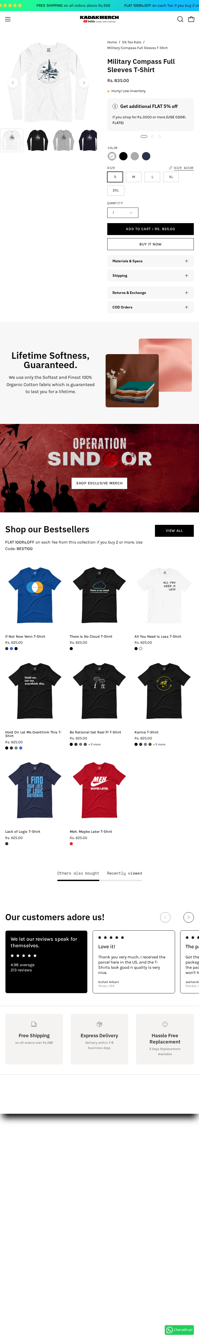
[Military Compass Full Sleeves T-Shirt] (11, 140)
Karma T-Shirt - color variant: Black (136, 744)
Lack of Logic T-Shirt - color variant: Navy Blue (6, 843)
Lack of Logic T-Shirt (22, 832)
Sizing (11, 1155)
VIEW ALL (174, 530)
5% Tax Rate (131, 42)
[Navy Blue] (146, 156)
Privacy (12, 1180)
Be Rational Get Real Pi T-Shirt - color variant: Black (71, 744)
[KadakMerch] (99, 19)
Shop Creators (118, 1146)
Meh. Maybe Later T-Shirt (91, 832)
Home (112, 42)
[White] (112, 156)
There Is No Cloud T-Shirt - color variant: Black (71, 648)
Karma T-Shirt (146, 732)
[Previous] (13, 83)
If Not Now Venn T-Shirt (25, 636)
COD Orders (122, 307)
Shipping (119, 275)
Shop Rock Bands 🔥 (124, 1163)
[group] (99, 961)
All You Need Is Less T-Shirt (157, 636)
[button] (179, 19)
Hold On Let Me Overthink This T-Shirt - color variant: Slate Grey (16, 748)
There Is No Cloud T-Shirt (91, 636)
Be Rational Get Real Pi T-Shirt (95, 732)
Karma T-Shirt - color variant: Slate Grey (145, 744)
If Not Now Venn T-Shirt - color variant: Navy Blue (6, 648)
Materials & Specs (127, 260)
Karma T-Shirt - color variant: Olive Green (150, 744)
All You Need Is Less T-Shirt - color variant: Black (136, 648)
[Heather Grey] (135, 156)
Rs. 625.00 (14, 642)
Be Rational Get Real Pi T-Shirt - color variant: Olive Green (85, 744)
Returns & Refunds (23, 1163)
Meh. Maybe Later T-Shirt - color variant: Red (71, 843)
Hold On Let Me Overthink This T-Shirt (33, 734)
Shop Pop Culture (121, 1155)
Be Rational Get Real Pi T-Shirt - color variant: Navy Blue (75, 744)
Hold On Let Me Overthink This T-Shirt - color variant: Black (6, 748)
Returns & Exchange (129, 292)
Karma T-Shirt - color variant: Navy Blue (140, 744)
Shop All (112, 1138)
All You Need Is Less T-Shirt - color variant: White (140, 648)
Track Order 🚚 (118, 1172)
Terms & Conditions (24, 1172)
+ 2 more (94, 744)
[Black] (123, 156)
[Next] (84, 83)
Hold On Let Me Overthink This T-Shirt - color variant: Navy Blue (11, 748)
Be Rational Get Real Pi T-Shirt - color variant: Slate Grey (80, 744)
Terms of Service (20, 1189)
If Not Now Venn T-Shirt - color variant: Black (16, 648)
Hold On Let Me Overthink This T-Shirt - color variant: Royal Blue (20, 748)
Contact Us (15, 1146)
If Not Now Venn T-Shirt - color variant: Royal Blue (11, 648)
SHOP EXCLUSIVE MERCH (99, 483)
